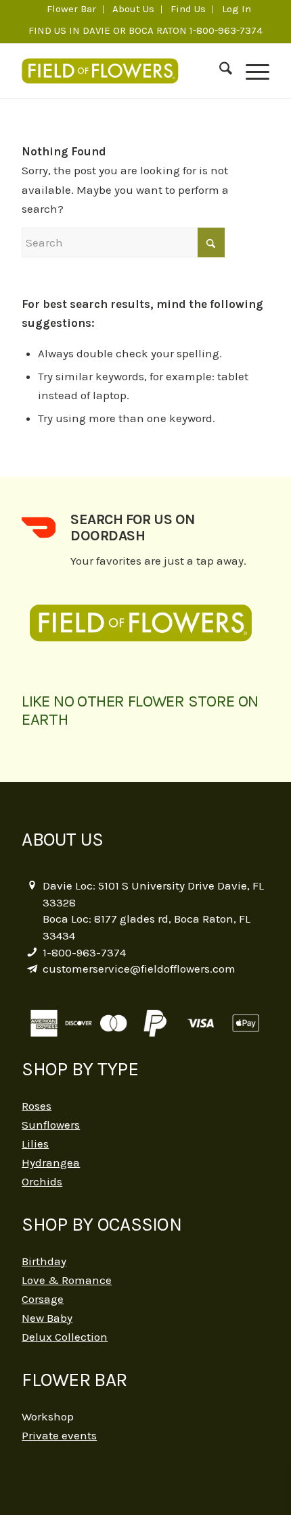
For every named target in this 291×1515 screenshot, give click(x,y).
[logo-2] (120, 71)
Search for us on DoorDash (132, 527)
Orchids (42, 1181)
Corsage (43, 1299)
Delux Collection (65, 1336)
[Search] (219, 71)
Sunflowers (51, 1124)
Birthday (44, 1261)
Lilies (35, 1143)
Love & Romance (67, 1280)
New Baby (47, 1318)
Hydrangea (51, 1162)
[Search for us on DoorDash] (38, 527)
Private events (59, 1435)
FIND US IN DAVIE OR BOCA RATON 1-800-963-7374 (145, 30)
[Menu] (250, 71)
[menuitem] (72, 9)
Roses (36, 1105)
